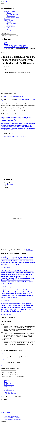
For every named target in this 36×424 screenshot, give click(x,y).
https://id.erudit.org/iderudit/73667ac (13, 96)
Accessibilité (7, 383)
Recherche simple (5, 33)
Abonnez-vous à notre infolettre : (10, 375)
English (6, 29)
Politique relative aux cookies (12, 417)
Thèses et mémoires (12, 14)
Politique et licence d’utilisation (12, 419)
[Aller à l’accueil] (5, 1)
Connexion (7, 19)
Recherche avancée (9, 28)
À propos (11, 20)
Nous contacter (8, 386)
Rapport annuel (11, 26)
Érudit (9, 22)
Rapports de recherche (13, 17)
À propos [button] (6, 20)
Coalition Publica (11, 23)
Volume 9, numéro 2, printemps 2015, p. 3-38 (16, 47)
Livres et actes (11, 16)
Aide (5, 382)
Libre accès (10, 25)
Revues (9, 13)
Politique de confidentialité (11, 416)
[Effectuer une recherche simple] (1, 3)
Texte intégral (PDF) (9, 136)
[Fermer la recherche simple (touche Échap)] (3, 3)
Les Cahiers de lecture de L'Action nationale (15, 45)
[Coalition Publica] (6, 412)
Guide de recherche (9, 385)
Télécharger (29, 250)
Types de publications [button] (9, 11)
